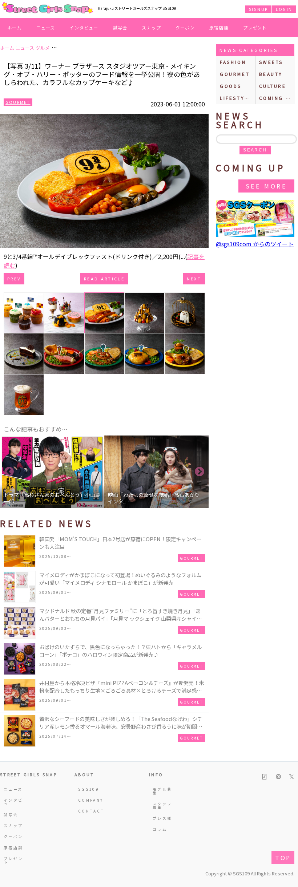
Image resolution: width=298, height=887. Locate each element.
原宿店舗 (219, 27)
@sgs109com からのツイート (255, 243)
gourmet (235, 74)
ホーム (14, 27)
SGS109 (88, 789)
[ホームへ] (47, 8)
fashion (233, 62)
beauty (271, 74)
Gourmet (18, 102)
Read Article (104, 279)
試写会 (120, 27)
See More (266, 186)
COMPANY (89, 800)
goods (231, 86)
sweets (271, 62)
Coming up (276, 98)
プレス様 (162, 818)
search (255, 150)
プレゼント (255, 27)
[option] (52, 472)
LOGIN (284, 9)
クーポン (185, 27)
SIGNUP (258, 9)
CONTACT (89, 811)
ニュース (45, 27)
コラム (160, 829)
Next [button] (199, 471)
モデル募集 (162, 790)
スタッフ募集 (162, 805)
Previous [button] (9, 471)
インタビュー (83, 27)
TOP (283, 857)
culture (272, 86)
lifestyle (236, 98)
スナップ (151, 27)
